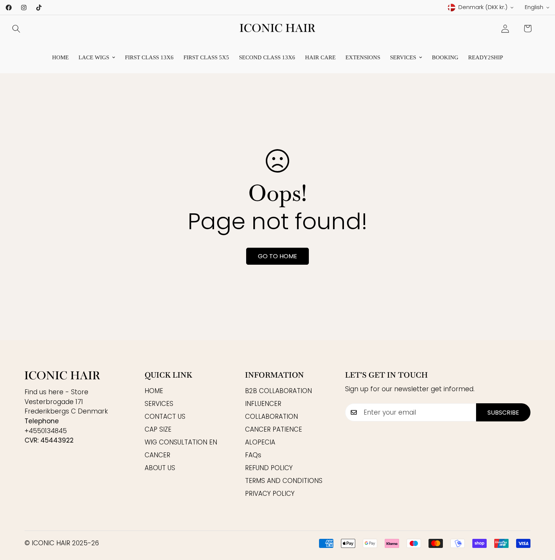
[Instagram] (24, 8)
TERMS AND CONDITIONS (283, 481)
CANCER (157, 455)
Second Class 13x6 (267, 57)
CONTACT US (165, 416)
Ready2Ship (485, 57)
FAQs (253, 455)
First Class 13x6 (149, 57)
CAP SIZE (158, 429)
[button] (527, 28)
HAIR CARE (320, 57)
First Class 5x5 (206, 57)
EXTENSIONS (362, 57)
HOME (154, 391)
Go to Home (277, 256)
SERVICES (403, 57)
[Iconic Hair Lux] (277, 28)
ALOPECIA (260, 442)
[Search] (16, 29)
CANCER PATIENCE (273, 429)
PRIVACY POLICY (269, 493)
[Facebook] (9, 8)
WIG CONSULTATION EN (181, 442)
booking (445, 57)
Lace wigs (94, 57)
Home (60, 57)
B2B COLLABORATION (278, 391)
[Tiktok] (39, 8)
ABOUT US (160, 468)
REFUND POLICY (269, 468)
